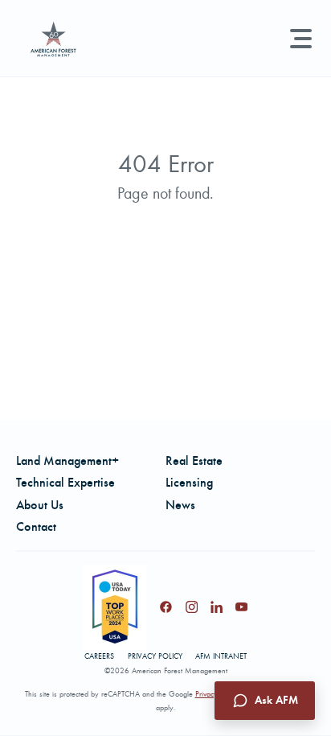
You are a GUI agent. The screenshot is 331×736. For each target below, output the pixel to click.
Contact (36, 526)
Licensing (189, 482)
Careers (99, 656)
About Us (39, 504)
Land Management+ (67, 460)
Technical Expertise (65, 482)
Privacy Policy (155, 656)
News (180, 504)
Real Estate (194, 460)
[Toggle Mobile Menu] (301, 38)
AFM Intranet (221, 656)
